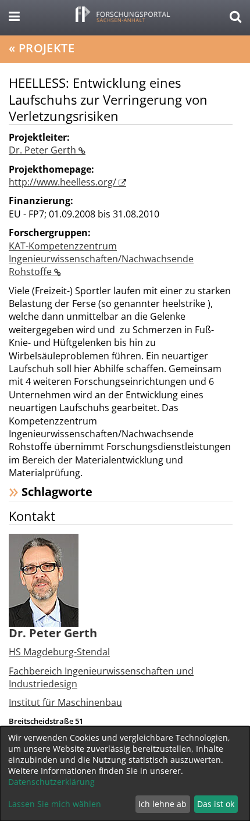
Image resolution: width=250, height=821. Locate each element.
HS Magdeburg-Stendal (59, 651)
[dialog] (125, 773)
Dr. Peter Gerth (43, 150)
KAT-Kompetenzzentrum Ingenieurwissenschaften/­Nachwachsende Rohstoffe (101, 259)
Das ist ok (215, 803)
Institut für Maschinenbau (65, 702)
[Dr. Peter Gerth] (43, 579)
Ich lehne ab (162, 803)
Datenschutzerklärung (51, 781)
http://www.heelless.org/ (64, 182)
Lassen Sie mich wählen (54, 803)
